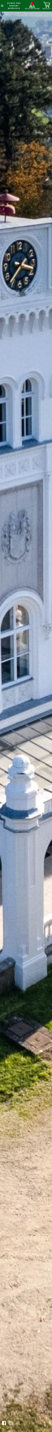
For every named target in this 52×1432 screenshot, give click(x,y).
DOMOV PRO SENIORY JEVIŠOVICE (14, 5)
